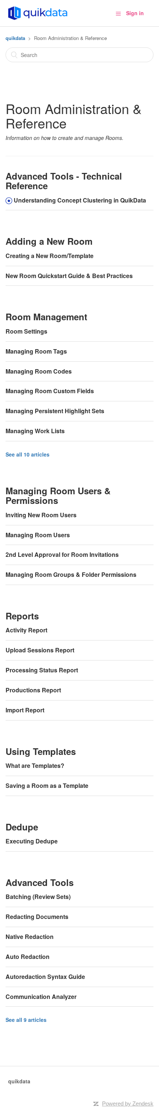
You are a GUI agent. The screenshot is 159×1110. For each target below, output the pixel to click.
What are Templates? (35, 765)
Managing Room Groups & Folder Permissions (71, 574)
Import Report (25, 710)
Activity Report (26, 630)
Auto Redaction (28, 956)
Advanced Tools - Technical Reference (64, 181)
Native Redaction (30, 936)
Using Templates (41, 751)
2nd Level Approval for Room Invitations (62, 554)
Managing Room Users (38, 535)
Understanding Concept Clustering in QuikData (80, 200)
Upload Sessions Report (40, 650)
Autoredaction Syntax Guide (45, 976)
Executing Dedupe (32, 841)
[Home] (37, 12)
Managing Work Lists (35, 431)
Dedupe (22, 826)
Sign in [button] (135, 13)
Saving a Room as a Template (47, 785)
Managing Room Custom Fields (50, 391)
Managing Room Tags (36, 351)
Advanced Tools (40, 882)
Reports (22, 615)
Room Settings (26, 331)
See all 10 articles (28, 454)
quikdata (15, 37)
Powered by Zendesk (127, 1103)
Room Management (46, 316)
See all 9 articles (26, 1019)
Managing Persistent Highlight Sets (55, 411)
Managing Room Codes (39, 371)
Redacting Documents (37, 916)
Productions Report (33, 690)
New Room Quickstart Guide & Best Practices (69, 275)
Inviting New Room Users (41, 515)
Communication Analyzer (41, 996)
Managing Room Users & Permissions (58, 495)
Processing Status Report (42, 670)
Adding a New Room (49, 241)
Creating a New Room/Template (50, 255)
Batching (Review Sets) (38, 896)
